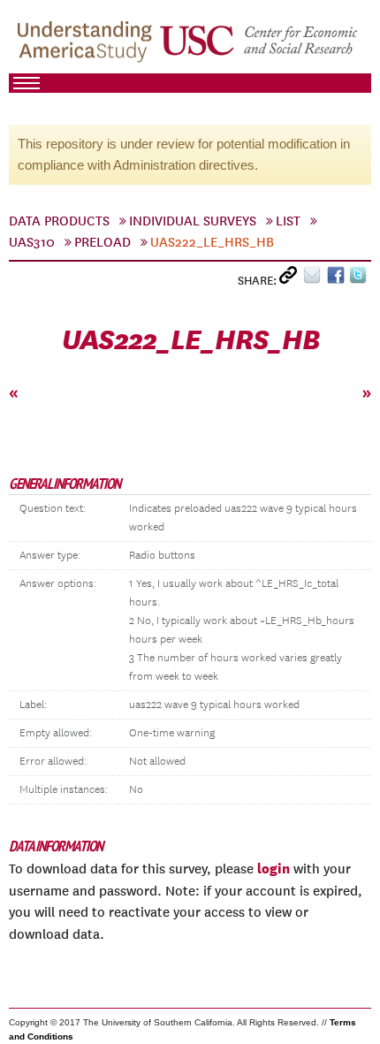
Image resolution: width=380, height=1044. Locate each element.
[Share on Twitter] (360, 279)
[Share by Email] (315, 279)
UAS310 (32, 242)
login (273, 868)
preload (102, 242)
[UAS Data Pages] (87, 45)
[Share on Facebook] (338, 279)
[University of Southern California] (259, 45)
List (288, 221)
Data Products (59, 221)
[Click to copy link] (291, 279)
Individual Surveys (192, 221)
